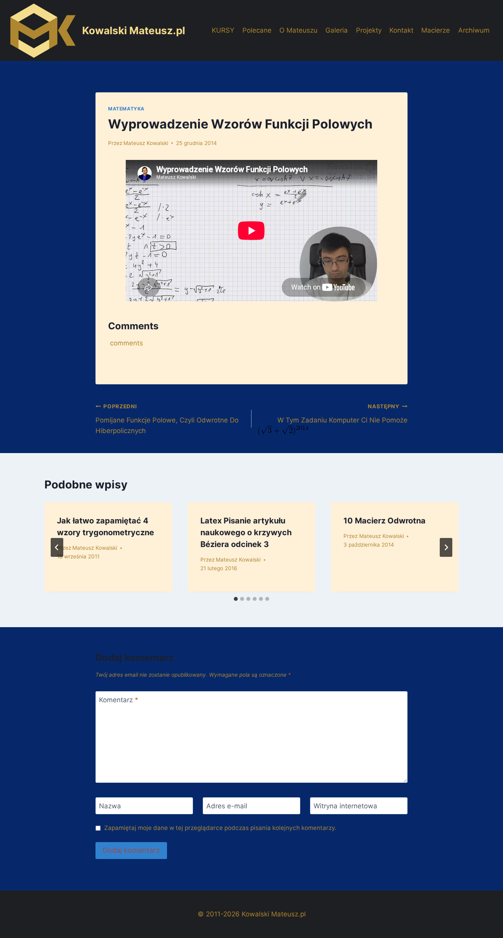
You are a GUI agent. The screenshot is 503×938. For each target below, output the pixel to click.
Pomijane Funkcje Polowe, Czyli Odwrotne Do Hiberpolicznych (167, 419)
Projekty (369, 30)
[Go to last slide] (57, 547)
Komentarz (118, 700)
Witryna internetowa (345, 806)
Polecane (257, 30)
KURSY (223, 30)
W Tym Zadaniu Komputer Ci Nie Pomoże (342, 413)
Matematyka (126, 109)
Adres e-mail (226, 806)
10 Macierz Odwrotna (384, 520)
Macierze (435, 30)
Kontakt (401, 30)
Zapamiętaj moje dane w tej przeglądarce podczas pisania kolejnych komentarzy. (220, 828)
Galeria (336, 30)
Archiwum (474, 30)
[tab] (236, 599)
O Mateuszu (298, 30)
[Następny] (446, 547)
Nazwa (110, 806)
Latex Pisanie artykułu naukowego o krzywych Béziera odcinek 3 (246, 532)
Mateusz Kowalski (145, 143)
